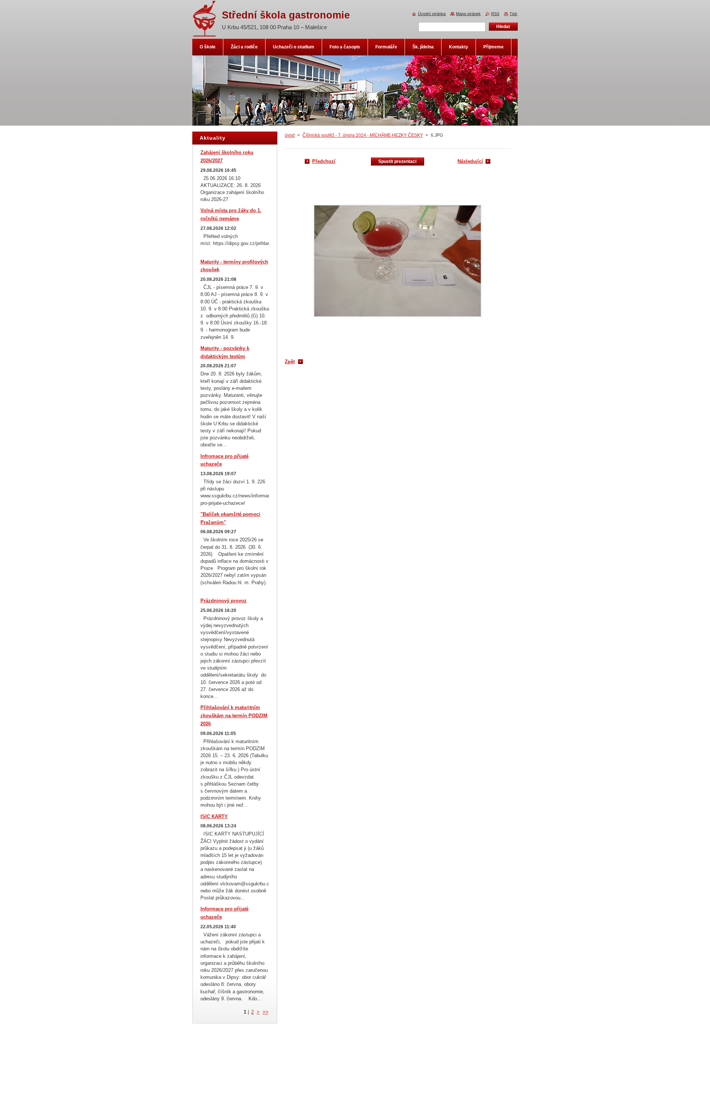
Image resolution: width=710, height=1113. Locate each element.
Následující (470, 161)
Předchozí (323, 161)
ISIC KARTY (214, 816)
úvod (290, 135)
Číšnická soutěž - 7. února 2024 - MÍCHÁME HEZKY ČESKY (362, 135)
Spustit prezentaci (397, 161)
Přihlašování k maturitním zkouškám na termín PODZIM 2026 (233, 715)
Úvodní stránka (432, 13)
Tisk (513, 13)
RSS (495, 13)
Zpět (290, 361)
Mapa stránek (468, 13)
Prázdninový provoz (223, 600)
